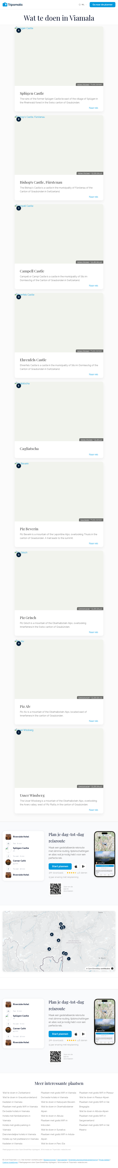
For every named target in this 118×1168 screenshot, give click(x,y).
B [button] (61, 924)
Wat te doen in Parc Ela (53, 1143)
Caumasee (84, 520)
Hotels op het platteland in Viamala (21, 1139)
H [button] (66, 953)
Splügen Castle (32, 93)
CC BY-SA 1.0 (97, 173)
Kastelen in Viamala (12, 1102)
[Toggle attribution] (112, 968)
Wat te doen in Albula (52, 1116)
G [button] (63, 953)
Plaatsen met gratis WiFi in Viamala (20, 1106)
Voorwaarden (62, 1160)
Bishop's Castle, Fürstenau (41, 182)
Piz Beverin (29, 529)
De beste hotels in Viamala (16, 1111)
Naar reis (93, 108)
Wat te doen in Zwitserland (16, 1092)
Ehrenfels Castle (33, 360)
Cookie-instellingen (10, 1162)
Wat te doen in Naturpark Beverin (58, 1102)
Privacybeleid (104, 1160)
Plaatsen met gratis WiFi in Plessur (96, 1092)
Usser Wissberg (32, 795)
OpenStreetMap (94, 968)
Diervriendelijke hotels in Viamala (19, 1134)
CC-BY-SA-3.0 (96, 262)
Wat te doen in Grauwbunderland (20, 1097)
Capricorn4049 (84, 609)
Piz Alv (25, 706)
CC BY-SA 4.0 (96, 609)
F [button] (51, 934)
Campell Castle (32, 271)
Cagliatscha (29, 448)
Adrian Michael (83, 84)
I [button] (68, 958)
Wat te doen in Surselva (53, 1129)
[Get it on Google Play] (83, 866)
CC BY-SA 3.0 (96, 698)
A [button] (49, 949)
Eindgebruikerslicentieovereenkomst (83, 1160)
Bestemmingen (50, 1160)
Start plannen (60, 866)
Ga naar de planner (103, 4)
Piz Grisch (28, 617)
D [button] (61, 927)
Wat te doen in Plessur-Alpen (94, 1097)
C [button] (63, 927)
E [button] (58, 940)
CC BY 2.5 (98, 440)
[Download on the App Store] (76, 866)
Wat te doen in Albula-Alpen (94, 1111)
